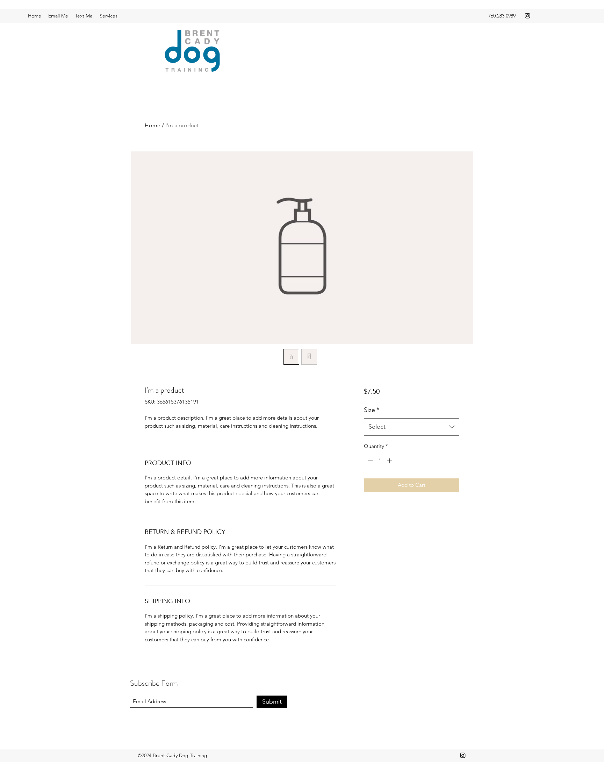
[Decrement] (369, 460)
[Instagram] (527, 15)
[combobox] (411, 427)
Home (152, 125)
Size (371, 410)
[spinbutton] (380, 460)
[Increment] (390, 460)
